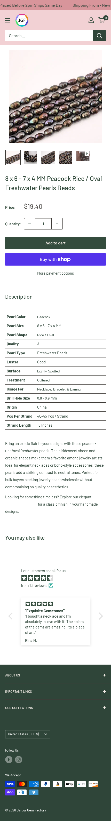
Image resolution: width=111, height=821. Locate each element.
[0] (101, 20)
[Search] (99, 35)
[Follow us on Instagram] (18, 759)
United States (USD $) (23, 734)
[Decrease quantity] (29, 223)
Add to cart (55, 242)
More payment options (55, 273)
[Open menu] (7, 20)
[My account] (91, 20)
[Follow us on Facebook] (8, 759)
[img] (58, 578)
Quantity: (13, 223)
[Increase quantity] (57, 223)
